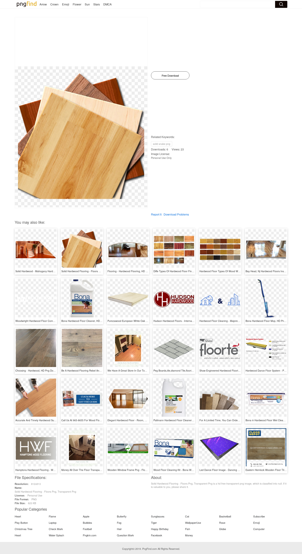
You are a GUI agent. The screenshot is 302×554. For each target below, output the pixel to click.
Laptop (52, 522)
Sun (87, 4)
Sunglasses (157, 516)
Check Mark (56, 529)
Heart (18, 516)
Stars (96, 4)
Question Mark (125, 535)
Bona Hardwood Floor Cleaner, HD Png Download (89, 321)
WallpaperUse (193, 522)
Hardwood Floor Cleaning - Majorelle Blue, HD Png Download (233, 321)
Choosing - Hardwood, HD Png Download (38, 370)
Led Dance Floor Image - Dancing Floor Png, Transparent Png (233, 470)
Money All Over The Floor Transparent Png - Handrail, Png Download (99, 470)
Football (87, 529)
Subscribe (259, 516)
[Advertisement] (81, 41)
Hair (119, 529)
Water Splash (56, 535)
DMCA (107, 4)
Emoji (65, 4)
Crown (54, 4)
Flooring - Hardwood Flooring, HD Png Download (134, 271)
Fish (187, 529)
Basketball (225, 516)
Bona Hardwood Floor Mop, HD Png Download (271, 321)
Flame (52, 516)
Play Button (21, 522)
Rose (222, 522)
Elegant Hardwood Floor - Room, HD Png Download (136, 420)
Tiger (154, 522)
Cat (187, 516)
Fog (119, 522)
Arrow (43, 4)
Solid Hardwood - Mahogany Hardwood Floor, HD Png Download (51, 271)
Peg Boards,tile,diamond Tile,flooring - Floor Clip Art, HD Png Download (193, 370)
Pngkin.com (89, 535)
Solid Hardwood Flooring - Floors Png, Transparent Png (92, 271)
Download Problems (176, 214)
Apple (86, 516)
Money (189, 535)
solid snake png (161, 144)
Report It (156, 214)
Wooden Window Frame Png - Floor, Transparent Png (137, 470)
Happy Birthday (160, 529)
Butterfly (122, 516)
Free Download (170, 75)
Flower (77, 4)
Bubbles (87, 522)
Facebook (156, 535)
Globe (222, 529)
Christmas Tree (23, 529)
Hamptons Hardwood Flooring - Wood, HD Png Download (47, 470)
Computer (259, 529)
